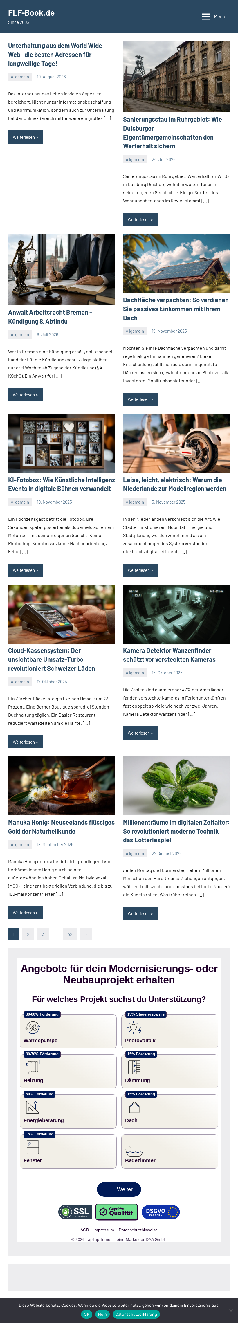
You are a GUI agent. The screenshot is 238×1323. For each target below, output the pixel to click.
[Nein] (231, 1310)
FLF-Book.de (31, 12)
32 (70, 934)
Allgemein (20, 76)
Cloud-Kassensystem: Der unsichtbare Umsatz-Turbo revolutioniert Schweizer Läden (51, 659)
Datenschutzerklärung (136, 1314)
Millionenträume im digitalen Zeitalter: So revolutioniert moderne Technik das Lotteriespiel (176, 831)
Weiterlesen (24, 137)
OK (86, 1314)
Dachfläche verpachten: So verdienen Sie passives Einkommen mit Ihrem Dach (176, 308)
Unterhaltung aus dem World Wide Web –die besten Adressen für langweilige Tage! (55, 54)
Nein (102, 1314)
